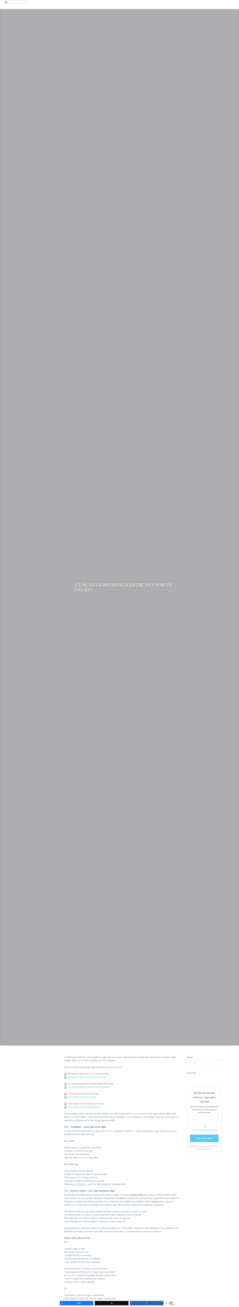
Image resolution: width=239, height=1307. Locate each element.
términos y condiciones (209, 1130)
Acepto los (205, 1130)
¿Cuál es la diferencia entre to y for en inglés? (122, 587)
